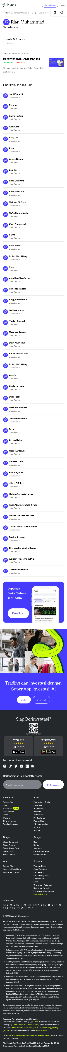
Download (41, 699)
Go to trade (50, 4)
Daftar (24, 699)
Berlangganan (53, 784)
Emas (36, 1021)
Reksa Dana (42, 1030)
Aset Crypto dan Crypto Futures (26, 1024)
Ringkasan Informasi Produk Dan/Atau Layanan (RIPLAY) (29, 1035)
